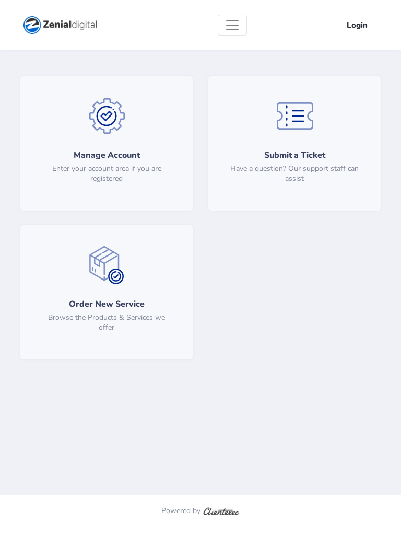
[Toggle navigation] (232, 25)
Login (357, 25)
